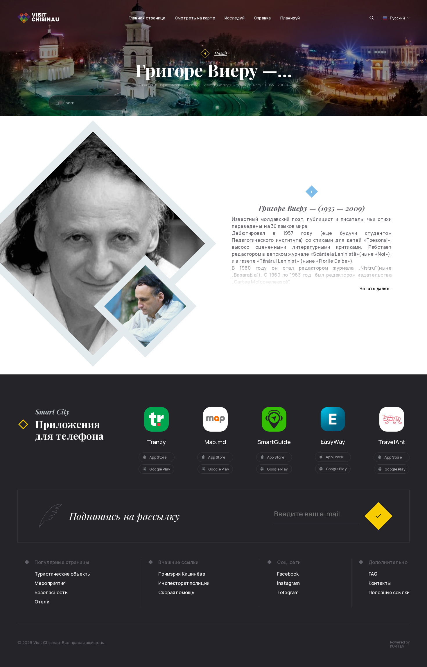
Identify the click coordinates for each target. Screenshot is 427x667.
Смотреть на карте (195, 18)
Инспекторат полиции (183, 583)
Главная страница (147, 18)
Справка (262, 18)
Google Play (159, 469)
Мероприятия (50, 583)
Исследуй (235, 18)
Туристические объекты (63, 574)
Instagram (288, 583)
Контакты (380, 583)
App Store (158, 457)
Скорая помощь (176, 592)
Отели (42, 602)
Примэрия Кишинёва (181, 574)
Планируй (290, 18)
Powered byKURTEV (400, 644)
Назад (220, 53)
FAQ (373, 574)
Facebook (288, 574)
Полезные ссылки (389, 592)
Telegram (288, 592)
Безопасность (51, 592)
